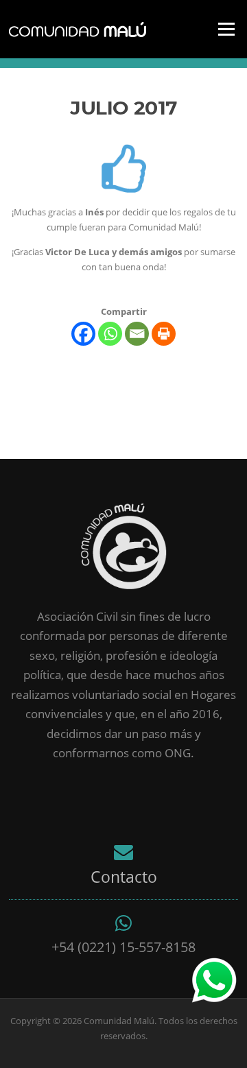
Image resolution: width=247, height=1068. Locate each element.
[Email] (137, 334)
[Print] (164, 334)
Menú (226, 29)
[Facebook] (83, 334)
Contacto (124, 877)
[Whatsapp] (110, 334)
